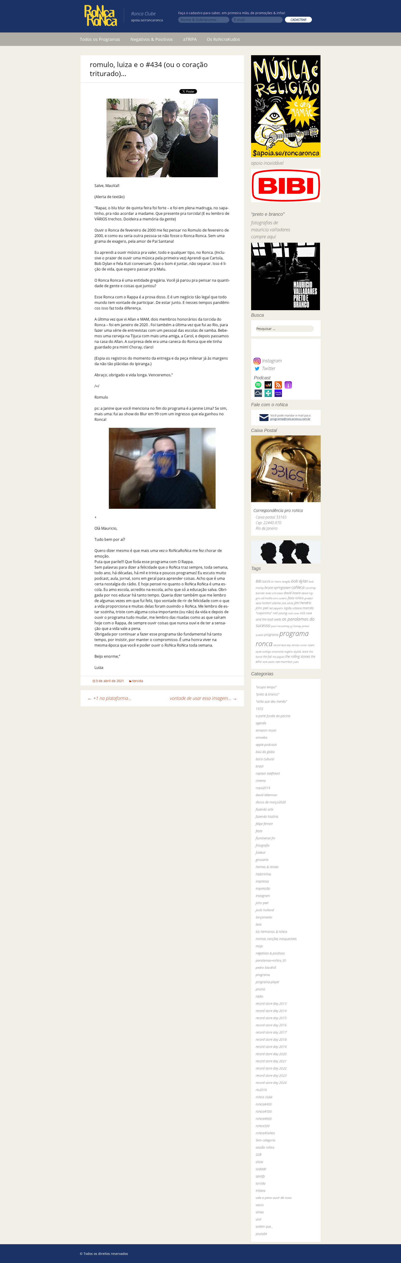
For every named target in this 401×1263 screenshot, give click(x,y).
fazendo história (267, 816)
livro (259, 924)
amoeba (261, 737)
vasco (260, 1205)
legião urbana (293, 608)
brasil (259, 766)
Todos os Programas (100, 39)
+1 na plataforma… (109, 698)
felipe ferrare (264, 824)
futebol (260, 852)
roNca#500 (264, 1111)
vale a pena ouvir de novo (274, 1197)
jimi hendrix (302, 602)
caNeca (297, 587)
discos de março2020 (271, 802)
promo (260, 989)
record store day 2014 (271, 1010)
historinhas (263, 874)
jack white (287, 603)
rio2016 (261, 1090)
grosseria (262, 859)
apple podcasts (266, 744)
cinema (261, 780)
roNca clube (264, 1097)
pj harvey (295, 626)
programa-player (267, 982)
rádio (259, 996)
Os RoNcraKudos (223, 39)
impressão (263, 888)
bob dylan (299, 581)
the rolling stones (297, 656)
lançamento (264, 917)
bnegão (286, 581)
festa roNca (296, 598)
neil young (280, 613)
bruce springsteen (278, 587)
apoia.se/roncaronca (147, 20)
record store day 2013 (271, 1003)
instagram (263, 895)
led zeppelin (276, 608)
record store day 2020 (271, 1054)
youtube (261, 1233)
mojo (259, 946)
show (259, 1162)
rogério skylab (293, 652)
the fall (267, 656)
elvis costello (280, 598)
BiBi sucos (263, 581)
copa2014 (263, 788)
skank (305, 651)
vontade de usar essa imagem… (203, 698)
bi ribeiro (276, 581)
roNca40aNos (265, 1133)
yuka (295, 662)
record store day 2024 (271, 1082)
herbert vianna (271, 603)
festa (259, 831)
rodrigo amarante (273, 652)
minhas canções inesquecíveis (276, 939)
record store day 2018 (271, 1039)
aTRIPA (190, 39)
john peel (262, 608)
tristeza (260, 1190)
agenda (261, 723)
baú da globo (265, 752)
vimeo (260, 1212)
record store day (282, 645)
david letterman (266, 795)
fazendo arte (264, 809)
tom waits (269, 662)
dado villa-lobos (274, 593)
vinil (258, 1219)
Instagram (271, 361)
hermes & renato (267, 867)
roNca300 (263, 1126)
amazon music (266, 730)
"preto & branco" (267, 694)
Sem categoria (265, 1140)
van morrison (283, 662)
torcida (137, 681)
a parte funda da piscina (273, 716)
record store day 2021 (271, 1061)
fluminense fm (265, 838)
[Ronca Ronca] (100, 16)
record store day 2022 (271, 1068)
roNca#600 (264, 1118)
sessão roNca (265, 1147)
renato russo (299, 645)
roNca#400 (264, 1104)
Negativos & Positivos (151, 39)
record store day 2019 (271, 1046)
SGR (258, 1154)
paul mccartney (280, 626)
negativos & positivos (270, 953)
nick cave (293, 613)
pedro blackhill (266, 967)
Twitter (268, 368)
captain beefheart (268, 773)
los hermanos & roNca (271, 931)
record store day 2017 (271, 1032)
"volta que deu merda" (271, 701)
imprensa (262, 881)
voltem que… (264, 1226)
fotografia (262, 845)
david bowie (292, 593)
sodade (261, 1169)
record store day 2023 (271, 1075)
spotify (260, 1176)
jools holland (265, 910)
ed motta (266, 598)
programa (271, 634)
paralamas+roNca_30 (271, 960)
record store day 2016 (271, 1025)
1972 (259, 708)
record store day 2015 (271, 1018)
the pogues (278, 656)
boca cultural (265, 759)
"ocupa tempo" (266, 687)
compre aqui (263, 236)
